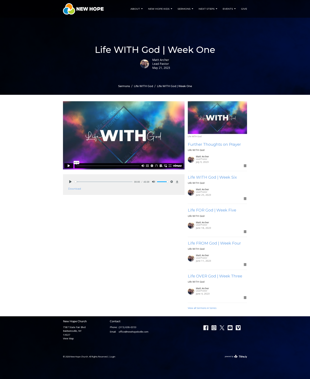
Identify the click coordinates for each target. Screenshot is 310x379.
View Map (68, 338)
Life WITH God (143, 86)
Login (112, 356)
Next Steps (207, 8)
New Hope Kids (159, 8)
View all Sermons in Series (202, 308)
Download (74, 188)
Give (244, 8)
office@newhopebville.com (133, 331)
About (135, 8)
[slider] (104, 181)
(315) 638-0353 (127, 327)
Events (228, 8)
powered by (234, 359)
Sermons (184, 8)
